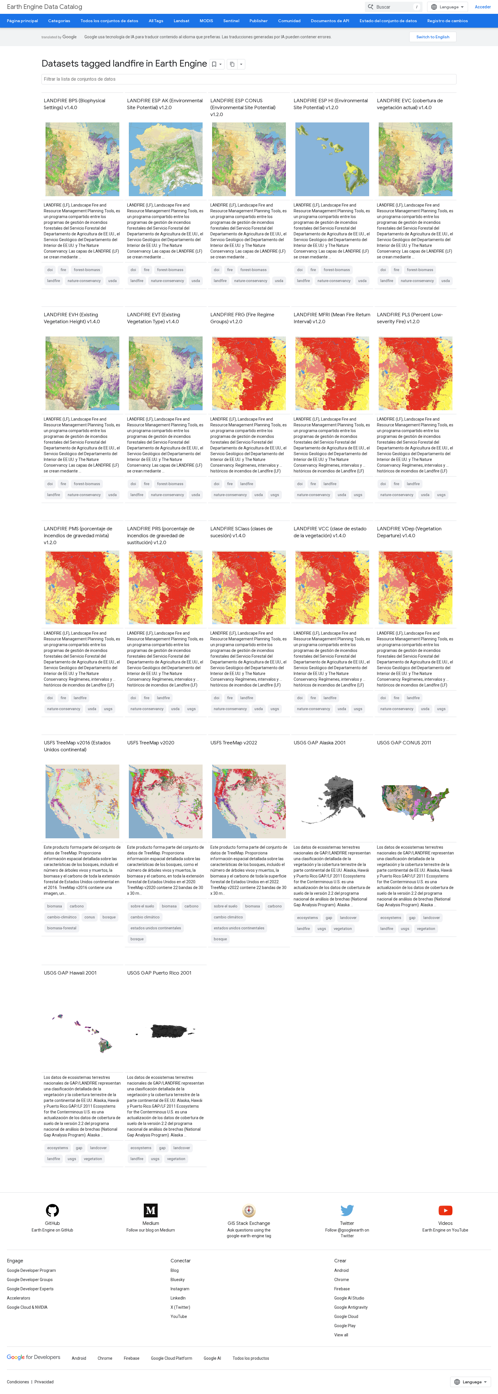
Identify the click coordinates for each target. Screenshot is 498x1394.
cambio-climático (62, 917)
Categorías (59, 20)
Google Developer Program (31, 1270)
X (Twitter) (180, 1307)
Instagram (180, 1289)
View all (341, 1335)
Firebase (342, 1289)
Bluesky (178, 1279)
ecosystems (307, 918)
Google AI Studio (349, 1298)
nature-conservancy (84, 281)
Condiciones (18, 1382)
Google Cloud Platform (171, 1358)
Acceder (483, 7)
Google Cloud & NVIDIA (27, 1307)
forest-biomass (87, 270)
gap (329, 918)
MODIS (206, 20)
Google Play (345, 1325)
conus (89, 917)
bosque (109, 917)
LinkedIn (178, 1298)
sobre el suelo (142, 906)
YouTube (179, 1316)
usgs (275, 495)
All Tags (156, 20)
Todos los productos (251, 1358)
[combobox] (393, 7)
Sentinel (231, 20)
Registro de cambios (447, 20)
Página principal (22, 20)
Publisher (259, 20)
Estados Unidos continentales (156, 928)
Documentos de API (330, 20)
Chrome (341, 1279)
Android (341, 1270)
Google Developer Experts (30, 1289)
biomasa (54, 906)
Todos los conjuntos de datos (109, 20)
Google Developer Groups (30, 1279)
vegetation (343, 928)
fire (63, 270)
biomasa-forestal (61, 928)
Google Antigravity (351, 1307)
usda (112, 281)
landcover (348, 918)
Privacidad (44, 1382)
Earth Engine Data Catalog (44, 7)
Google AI (212, 1358)
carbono (77, 906)
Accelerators (18, 1298)
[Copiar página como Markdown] (232, 64)
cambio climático (145, 917)
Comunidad (289, 20)
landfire (53, 281)
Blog (175, 1270)
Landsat (181, 20)
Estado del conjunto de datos (388, 20)
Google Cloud (346, 1316)
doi (50, 270)
